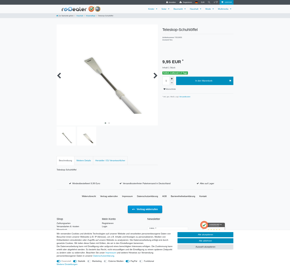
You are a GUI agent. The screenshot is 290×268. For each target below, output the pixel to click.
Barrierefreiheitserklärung (183, 196)
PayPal (133, 261)
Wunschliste (170, 89)
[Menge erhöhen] (172, 79)
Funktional (149, 261)
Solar (164, 9)
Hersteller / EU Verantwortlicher (110, 160)
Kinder (151, 9)
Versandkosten (184, 97)
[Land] (196, 2)
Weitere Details (83, 160)
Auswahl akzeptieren (205, 247)
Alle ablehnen (205, 240)
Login (104, 226)
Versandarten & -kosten (68, 226)
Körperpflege (90, 16)
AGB (164, 196)
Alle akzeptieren (205, 234)
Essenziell (66, 261)
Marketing (97, 261)
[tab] (65, 160)
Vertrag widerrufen (109, 196)
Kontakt (203, 196)
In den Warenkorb (203, 80)
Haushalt (194, 9)
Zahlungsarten (64, 223)
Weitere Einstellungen (67, 264)
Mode (208, 9)
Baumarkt (178, 9)
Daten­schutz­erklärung (147, 196)
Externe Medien (116, 261)
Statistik (81, 261)
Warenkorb (62, 229)
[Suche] (209, 2)
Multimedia (223, 9)
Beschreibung (65, 160)
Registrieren (108, 223)
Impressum (127, 196)
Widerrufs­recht (89, 196)
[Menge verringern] (172, 83)
